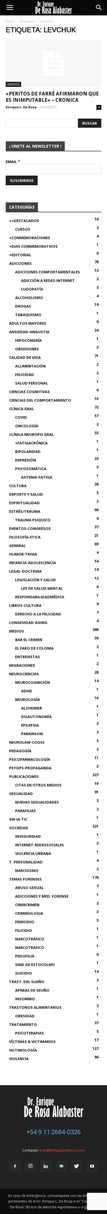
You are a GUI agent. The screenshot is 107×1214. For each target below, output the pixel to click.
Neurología (27, 699)
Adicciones (20, 263)
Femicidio (24, 921)
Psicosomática (30, 468)
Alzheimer (31, 708)
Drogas (23, 306)
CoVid (21, 417)
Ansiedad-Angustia (29, 331)
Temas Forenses (25, 879)
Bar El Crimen (28, 639)
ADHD (26, 691)
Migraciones (22, 665)
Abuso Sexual (29, 887)
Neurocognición (32, 682)
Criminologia (29, 913)
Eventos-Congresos (30, 528)
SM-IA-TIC (18, 819)
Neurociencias (24, 673)
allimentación (30, 366)
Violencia (19, 1058)
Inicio (10, 21)
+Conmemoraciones (29, 237)
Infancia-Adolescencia (32, 562)
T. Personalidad (26, 862)
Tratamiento (23, 1024)
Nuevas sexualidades (37, 802)
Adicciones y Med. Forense (41, 896)
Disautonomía (36, 716)
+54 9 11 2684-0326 (54, 1132)
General (17, 545)
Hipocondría (28, 340)
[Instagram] (30, 1166)
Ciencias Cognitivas (29, 391)
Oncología (26, 425)
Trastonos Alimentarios (35, 1007)
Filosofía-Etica (25, 537)
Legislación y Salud (35, 579)
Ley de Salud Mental (42, 588)
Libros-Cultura (25, 605)
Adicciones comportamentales (47, 271)
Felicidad (24, 374)
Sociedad (18, 827)
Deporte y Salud (26, 494)
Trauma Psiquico (33, 519)
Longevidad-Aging (28, 622)
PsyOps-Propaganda (30, 767)
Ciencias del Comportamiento (40, 400)
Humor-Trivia (23, 554)
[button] (99, 7)
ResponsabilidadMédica (39, 596)
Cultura (18, 485)
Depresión (25, 460)
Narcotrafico (29, 947)
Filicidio (23, 930)
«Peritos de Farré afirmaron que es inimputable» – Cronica (52, 96)
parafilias (25, 810)
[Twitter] (76, 1166)
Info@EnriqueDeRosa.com (62, 1150)
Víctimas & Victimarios (32, 1041)
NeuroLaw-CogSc (27, 742)
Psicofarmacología (29, 759)
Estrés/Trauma (24, 511)
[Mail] (61, 1166)
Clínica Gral (21, 408)
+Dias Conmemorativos (33, 246)
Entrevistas (27, 656)
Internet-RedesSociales (39, 844)
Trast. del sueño (26, 981)
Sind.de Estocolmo (35, 964)
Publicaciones (24, 776)
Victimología (23, 1050)
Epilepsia (30, 725)
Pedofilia (24, 956)
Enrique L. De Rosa (21, 107)
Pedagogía (20, 750)
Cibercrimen (27, 904)
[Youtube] (92, 1166)
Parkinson (32, 733)
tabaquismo (28, 314)
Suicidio (23, 973)
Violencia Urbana (33, 853)
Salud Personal (31, 383)
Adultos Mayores (27, 323)
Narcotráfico (29, 938)
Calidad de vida (25, 357)
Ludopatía (32, 289)
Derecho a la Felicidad (38, 614)
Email (13, 161)
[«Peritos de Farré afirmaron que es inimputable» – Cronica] (53, 63)
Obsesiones (27, 348)
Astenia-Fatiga (36, 477)
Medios (13, 84)
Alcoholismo (29, 297)
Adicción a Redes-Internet (48, 280)
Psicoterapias (29, 1033)
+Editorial (20, 254)
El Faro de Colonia (34, 648)
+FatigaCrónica (31, 443)
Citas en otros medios (38, 785)
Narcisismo (27, 870)
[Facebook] (15, 1166)
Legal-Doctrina (25, 571)
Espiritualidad (24, 502)
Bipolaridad (28, 451)
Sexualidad (21, 793)
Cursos (22, 229)
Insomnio (25, 998)
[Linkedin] (46, 1166)
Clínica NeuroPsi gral (31, 434)
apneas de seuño (32, 990)
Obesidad (25, 1015)
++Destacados (24, 220)
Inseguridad (28, 836)
